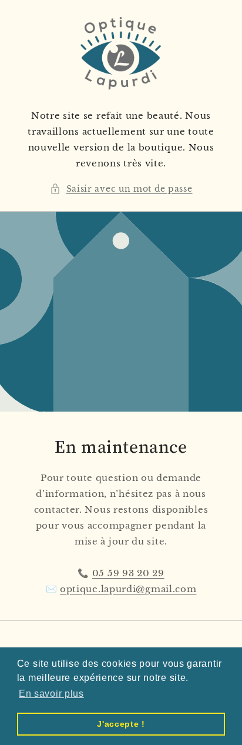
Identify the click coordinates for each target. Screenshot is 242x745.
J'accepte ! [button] (121, 724)
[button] (121, 189)
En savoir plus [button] (51, 694)
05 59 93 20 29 (128, 573)
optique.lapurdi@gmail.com (128, 588)
